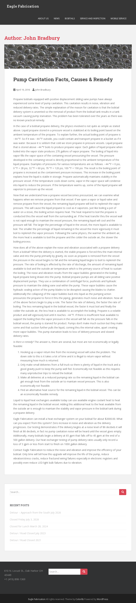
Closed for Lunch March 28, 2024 (29, 526)
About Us (43, 18)
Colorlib (80, 599)
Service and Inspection (92, 18)
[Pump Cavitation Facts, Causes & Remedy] (68, 56)
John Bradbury (43, 89)
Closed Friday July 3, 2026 (24, 519)
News (57, 18)
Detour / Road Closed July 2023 (28, 533)
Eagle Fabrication (23, 6)
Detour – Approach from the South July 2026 (35, 512)
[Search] (122, 492)
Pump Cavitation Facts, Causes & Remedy (63, 79)
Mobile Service (118, 18)
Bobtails (70, 18)
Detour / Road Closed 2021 (25, 540)
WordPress (102, 599)
